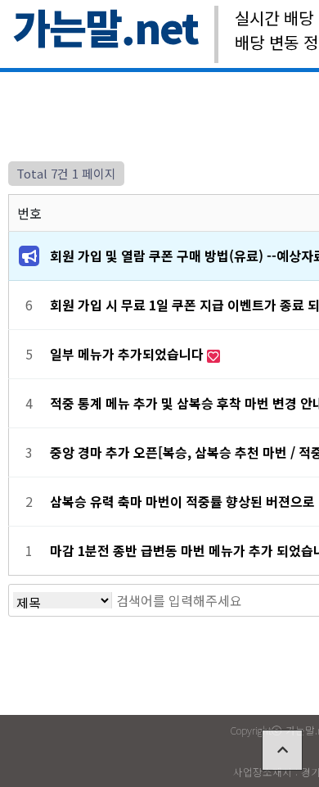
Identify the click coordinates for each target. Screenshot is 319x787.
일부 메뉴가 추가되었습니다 (128, 354)
